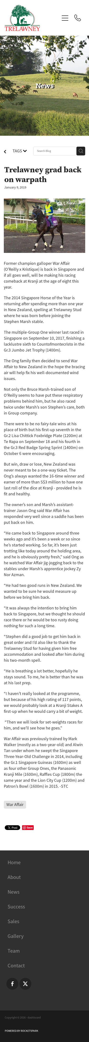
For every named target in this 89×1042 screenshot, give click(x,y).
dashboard (34, 1017)
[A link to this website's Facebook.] (12, 984)
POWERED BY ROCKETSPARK (21, 1031)
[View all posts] (5, 152)
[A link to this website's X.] (25, 984)
